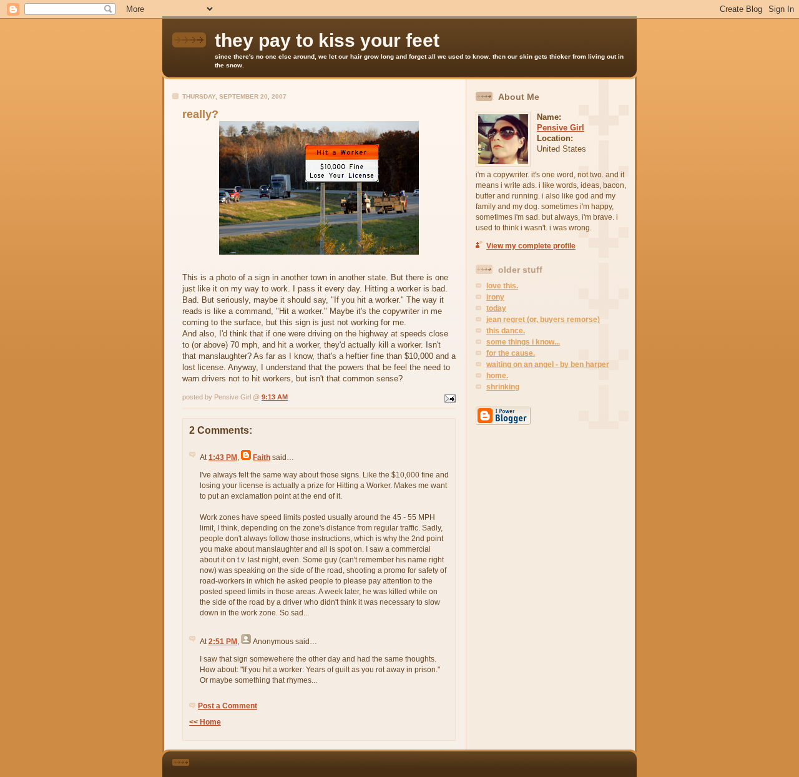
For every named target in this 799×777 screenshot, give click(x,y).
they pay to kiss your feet (327, 40)
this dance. (505, 330)
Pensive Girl (560, 127)
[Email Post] (448, 397)
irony (495, 297)
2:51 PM (222, 641)
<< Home (205, 722)
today (496, 308)
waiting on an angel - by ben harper (547, 364)
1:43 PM (222, 457)
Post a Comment (227, 705)
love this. (502, 285)
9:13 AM (275, 397)
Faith (261, 457)
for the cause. (510, 353)
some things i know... (523, 342)
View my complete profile (531, 246)
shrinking (502, 387)
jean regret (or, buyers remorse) (543, 319)
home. (497, 375)
